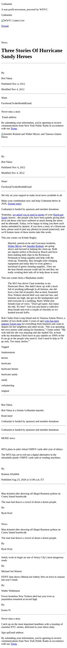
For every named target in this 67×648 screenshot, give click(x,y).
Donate (5, 26)
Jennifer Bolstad (35, 246)
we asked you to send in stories (28, 214)
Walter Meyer (15, 246)
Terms (14, 128)
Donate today (15, 203)
